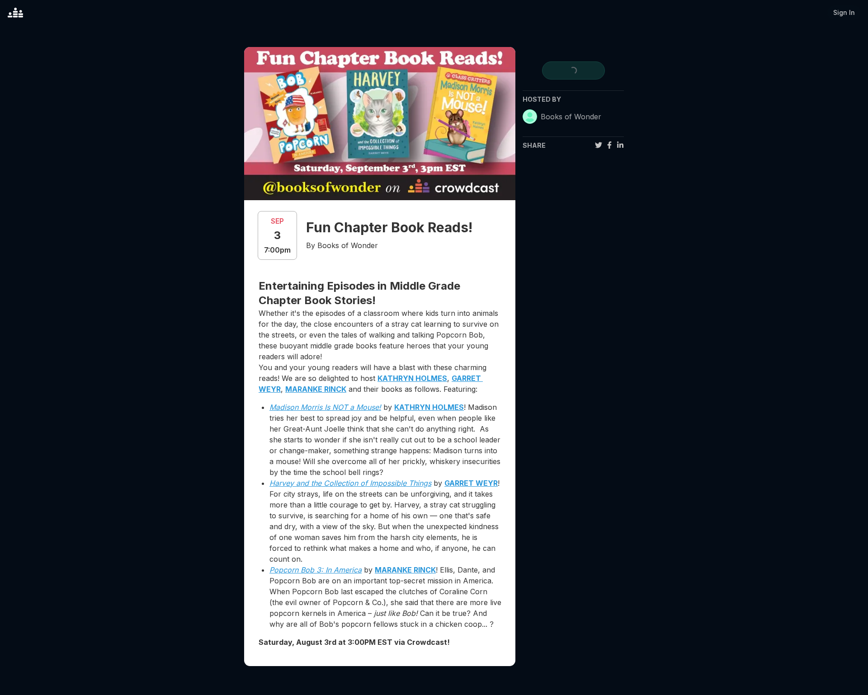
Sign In (844, 12)
